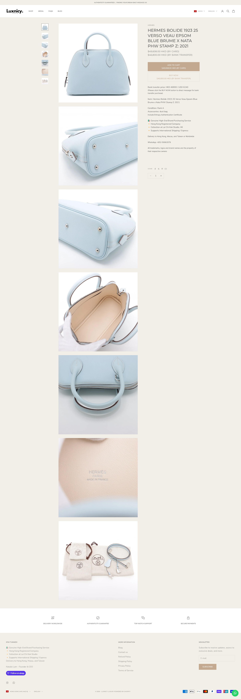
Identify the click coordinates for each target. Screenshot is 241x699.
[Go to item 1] (44, 26)
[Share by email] (166, 169)
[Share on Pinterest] (162, 169)
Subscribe (207, 667)
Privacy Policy (124, 666)
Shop (31, 11)
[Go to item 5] (44, 63)
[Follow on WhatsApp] (14, 682)
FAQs (50, 11)
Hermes (151, 25)
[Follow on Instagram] (7, 682)
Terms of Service (125, 670)
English (211, 11)
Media (40, 11)
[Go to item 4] (44, 54)
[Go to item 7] (44, 81)
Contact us (123, 652)
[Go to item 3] (44, 45)
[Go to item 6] (44, 72)
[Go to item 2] (44, 36)
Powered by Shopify (122, 691)
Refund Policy (124, 656)
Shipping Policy (125, 661)
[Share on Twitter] (159, 169)
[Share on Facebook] (155, 169)
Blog (60, 11)
